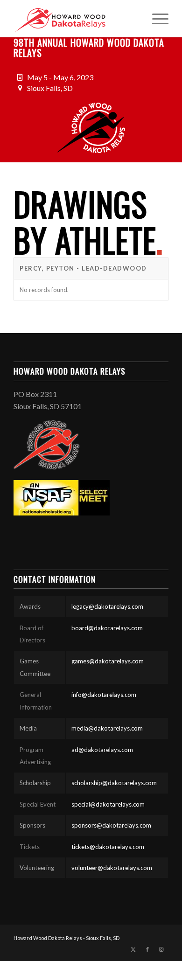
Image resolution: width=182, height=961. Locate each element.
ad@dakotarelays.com (102, 749)
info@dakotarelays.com (103, 694)
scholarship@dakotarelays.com (114, 783)
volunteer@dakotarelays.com (111, 867)
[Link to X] (133, 949)
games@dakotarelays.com (107, 661)
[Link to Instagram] (161, 949)
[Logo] (75, 18)
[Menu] (155, 18)
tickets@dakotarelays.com (107, 846)
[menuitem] (155, 18)
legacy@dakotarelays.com (107, 606)
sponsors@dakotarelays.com (111, 825)
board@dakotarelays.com (107, 628)
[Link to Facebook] (147, 949)
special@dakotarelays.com (108, 804)
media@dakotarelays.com (107, 728)
